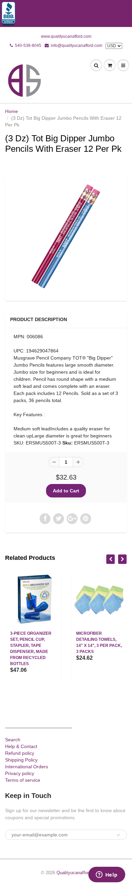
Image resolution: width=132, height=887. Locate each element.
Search (12, 739)
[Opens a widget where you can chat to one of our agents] (106, 875)
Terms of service (22, 780)
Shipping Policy (21, 760)
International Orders (26, 766)
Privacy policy (19, 773)
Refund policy (19, 753)
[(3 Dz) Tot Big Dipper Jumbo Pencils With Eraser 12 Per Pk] (66, 236)
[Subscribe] (118, 835)
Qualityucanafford (74, 872)
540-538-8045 (28, 45)
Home (11, 111)
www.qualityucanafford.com (66, 36)
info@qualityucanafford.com (76, 45)
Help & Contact (21, 746)
